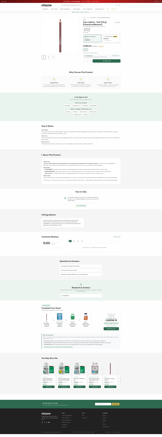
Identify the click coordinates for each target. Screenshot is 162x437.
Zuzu (88, 17)
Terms (113, 432)
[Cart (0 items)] (119, 5)
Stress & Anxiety (83, 111)
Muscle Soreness (93, 111)
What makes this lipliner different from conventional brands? (74, 274)
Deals (108, 9)
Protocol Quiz (55, 9)
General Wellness (93, 105)
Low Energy (67, 111)
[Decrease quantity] (84, 61)
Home (84, 17)
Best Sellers (64, 424)
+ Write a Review (116, 236)
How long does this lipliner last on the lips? (70, 266)
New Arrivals (64, 426)
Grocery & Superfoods (87, 9)
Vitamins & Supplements (65, 9)
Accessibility (117, 432)
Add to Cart (107, 61)
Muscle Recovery (76, 105)
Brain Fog (86, 114)
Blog (103, 422)
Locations (105, 417)
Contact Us (156, 1)
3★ (82, 241)
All (70, 241)
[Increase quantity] (90, 61)
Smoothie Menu (106, 426)
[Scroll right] (120, 375)
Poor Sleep (75, 111)
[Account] (116, 5)
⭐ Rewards (4, 1)
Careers (104, 424)
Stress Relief (85, 105)
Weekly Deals (114, 9)
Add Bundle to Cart (111, 328)
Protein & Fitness (76, 9)
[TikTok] (46, 422)
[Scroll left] (41, 375)
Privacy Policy (107, 432)
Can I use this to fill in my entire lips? (69, 270)
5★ (74, 241)
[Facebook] (44, 422)
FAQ (83, 415)
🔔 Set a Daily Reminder (81, 205)
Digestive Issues (77, 114)
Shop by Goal (45, 9)
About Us (105, 415)
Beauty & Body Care (99, 9)
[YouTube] (49, 422)
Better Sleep (67, 105)
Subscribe (115, 404)
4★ (78, 241)
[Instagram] (42, 422)
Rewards (104, 420)
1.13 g (85, 49)
